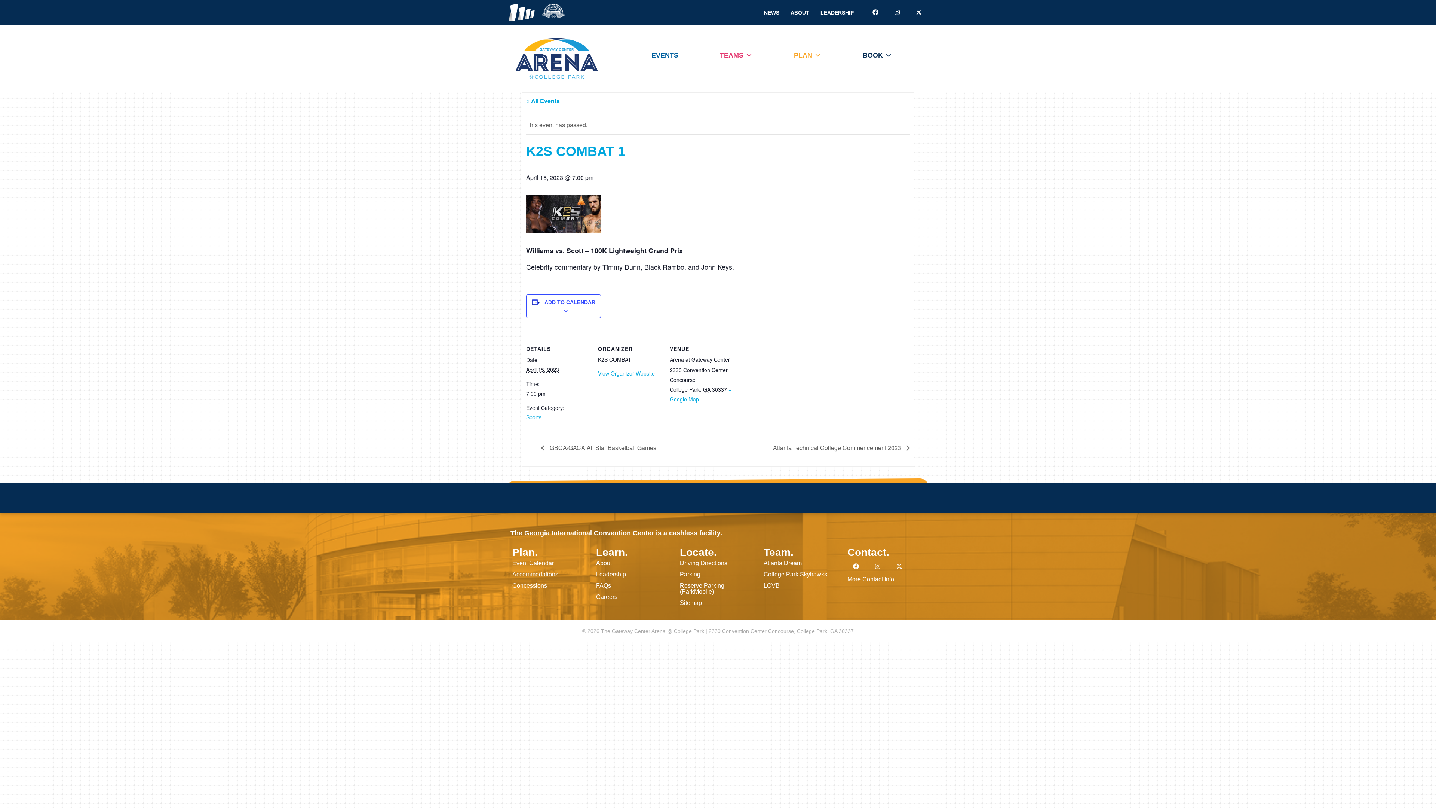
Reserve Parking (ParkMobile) (702, 588)
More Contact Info (870, 579)
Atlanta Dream (783, 563)
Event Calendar (533, 563)
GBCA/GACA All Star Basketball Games (602, 447)
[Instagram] (897, 12)
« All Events (543, 101)
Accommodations (535, 574)
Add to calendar (569, 302)
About (800, 13)
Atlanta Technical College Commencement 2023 (838, 447)
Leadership (837, 13)
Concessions (529, 585)
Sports (533, 417)
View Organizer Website (626, 373)
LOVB (772, 585)
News (771, 13)
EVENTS (664, 55)
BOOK (873, 55)
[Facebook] (875, 12)
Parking (690, 574)
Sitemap (691, 603)
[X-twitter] (918, 12)
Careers (606, 597)
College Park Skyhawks (795, 574)
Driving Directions (703, 563)
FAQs (603, 585)
